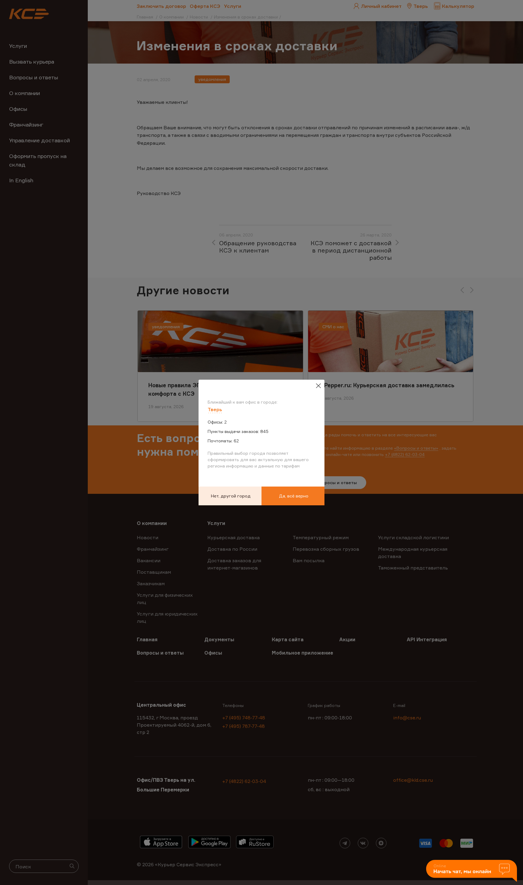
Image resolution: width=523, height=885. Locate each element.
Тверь (215, 409)
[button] (471, 871)
